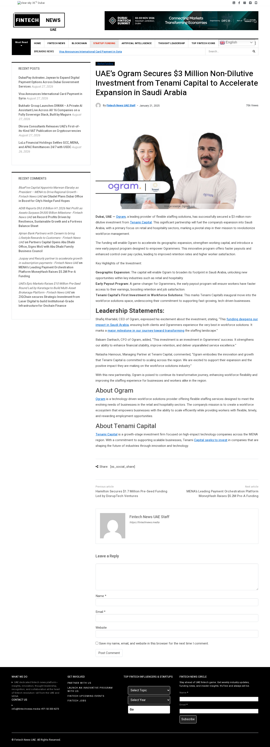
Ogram (121, 216)
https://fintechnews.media (144, 522)
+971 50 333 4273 (50, 709)
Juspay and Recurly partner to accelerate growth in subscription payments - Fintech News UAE (50, 260)
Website (101, 627)
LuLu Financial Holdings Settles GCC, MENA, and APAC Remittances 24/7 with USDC (49, 144)
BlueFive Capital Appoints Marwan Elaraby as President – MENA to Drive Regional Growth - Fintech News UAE (48, 192)
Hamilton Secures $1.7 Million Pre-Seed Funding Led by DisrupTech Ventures (131, 493)
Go (132, 709)
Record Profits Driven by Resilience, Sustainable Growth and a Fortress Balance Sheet (50, 221)
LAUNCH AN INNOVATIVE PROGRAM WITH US (90, 689)
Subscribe (188, 719)
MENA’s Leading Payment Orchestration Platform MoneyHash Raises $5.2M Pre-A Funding (222, 493)
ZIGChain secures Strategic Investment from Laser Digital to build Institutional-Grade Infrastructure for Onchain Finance (49, 301)
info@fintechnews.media (26, 709)
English (231, 42)
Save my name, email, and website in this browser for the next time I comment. (154, 643)
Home (37, 43)
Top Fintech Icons (203, 43)
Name (100, 596)
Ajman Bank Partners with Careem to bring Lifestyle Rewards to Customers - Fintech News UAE (49, 237)
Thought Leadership (171, 43)
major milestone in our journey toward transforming (146, 330)
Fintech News (56, 43)
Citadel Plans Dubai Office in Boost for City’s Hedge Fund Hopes (51, 198)
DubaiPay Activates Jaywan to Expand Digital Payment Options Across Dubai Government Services (49, 82)
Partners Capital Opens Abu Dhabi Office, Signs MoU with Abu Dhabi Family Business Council (47, 246)
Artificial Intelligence (137, 43)
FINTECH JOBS (77, 700)
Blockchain (79, 43)
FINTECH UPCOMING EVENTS (86, 696)
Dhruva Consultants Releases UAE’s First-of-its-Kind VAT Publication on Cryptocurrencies (50, 128)
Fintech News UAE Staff (121, 105)
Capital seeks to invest (210, 440)
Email (99, 611)
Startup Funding (104, 43)
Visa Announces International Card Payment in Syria (90, 52)
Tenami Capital (141, 222)
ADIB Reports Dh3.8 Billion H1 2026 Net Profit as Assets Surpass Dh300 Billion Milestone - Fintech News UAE (50, 212)
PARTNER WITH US (79, 683)
